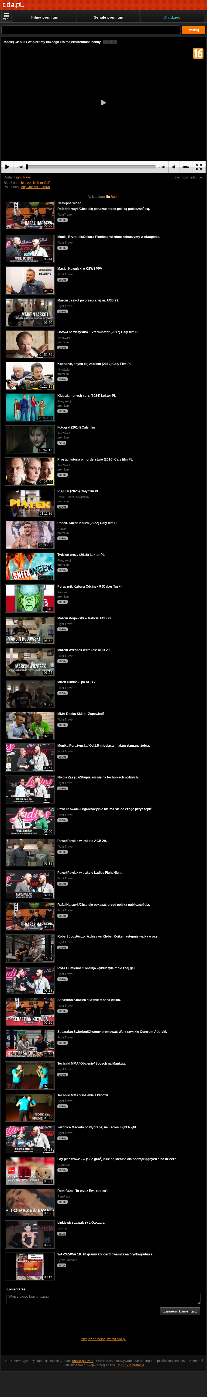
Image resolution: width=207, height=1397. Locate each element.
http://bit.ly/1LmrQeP (35, 183)
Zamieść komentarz (180, 1311)
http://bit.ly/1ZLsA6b (35, 187)
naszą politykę (82, 1361)
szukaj (193, 30)
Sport (115, 197)
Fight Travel (23, 177)
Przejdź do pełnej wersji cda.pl (103, 1339)
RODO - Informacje (130, 1365)
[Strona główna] (13, 5)
